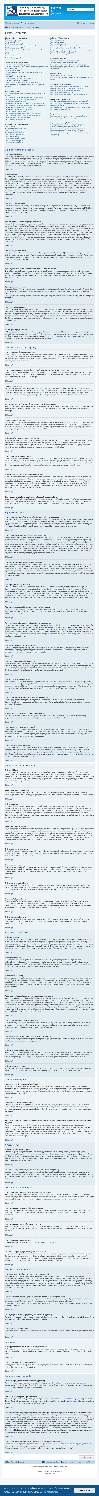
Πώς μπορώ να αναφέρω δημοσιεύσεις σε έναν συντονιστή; (23, 113)
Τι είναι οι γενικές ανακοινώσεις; (15, 134)
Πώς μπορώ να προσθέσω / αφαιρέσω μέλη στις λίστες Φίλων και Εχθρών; (71, 78)
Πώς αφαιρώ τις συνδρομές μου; (60, 109)
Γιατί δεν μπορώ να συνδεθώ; (14, 48)
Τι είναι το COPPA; (10, 42)
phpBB (44, 429)
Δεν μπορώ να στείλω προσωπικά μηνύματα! (64, 61)
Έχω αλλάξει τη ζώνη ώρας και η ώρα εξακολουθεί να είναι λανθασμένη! (23, 73)
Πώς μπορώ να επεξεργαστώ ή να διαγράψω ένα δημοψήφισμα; (25, 105)
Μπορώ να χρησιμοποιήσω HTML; (16, 128)
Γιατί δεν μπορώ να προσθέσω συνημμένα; (18, 109)
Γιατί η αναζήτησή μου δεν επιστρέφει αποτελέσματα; (66, 88)
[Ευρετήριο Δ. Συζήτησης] (27, 10)
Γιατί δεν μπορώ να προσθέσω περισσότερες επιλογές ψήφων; (24, 103)
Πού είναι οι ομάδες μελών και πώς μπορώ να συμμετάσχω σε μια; (71, 46)
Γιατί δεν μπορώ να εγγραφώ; (14, 44)
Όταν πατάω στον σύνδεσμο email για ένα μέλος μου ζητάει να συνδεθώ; (24, 85)
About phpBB (16, 1387)
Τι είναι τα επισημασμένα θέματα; (15, 138)
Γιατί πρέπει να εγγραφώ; (13, 40)
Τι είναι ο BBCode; (10, 126)
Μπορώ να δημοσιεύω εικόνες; (14, 132)
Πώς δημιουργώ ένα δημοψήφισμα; (16, 101)
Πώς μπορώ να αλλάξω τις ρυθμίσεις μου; (18, 65)
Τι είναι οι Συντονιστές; (57, 42)
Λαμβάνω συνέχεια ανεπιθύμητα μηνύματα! (63, 62)
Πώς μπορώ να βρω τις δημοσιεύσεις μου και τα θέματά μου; (69, 94)
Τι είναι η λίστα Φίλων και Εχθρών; (61, 75)
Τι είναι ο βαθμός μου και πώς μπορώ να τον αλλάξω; (21, 82)
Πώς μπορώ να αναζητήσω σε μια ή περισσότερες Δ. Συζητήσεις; (70, 86)
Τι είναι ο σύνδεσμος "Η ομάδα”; (60, 54)
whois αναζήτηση (18, 1419)
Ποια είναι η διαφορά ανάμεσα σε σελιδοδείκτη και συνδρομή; (69, 101)
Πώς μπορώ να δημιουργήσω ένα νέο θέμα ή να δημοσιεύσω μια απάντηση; (25, 94)
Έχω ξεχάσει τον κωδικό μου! (14, 54)
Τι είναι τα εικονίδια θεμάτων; (14, 142)
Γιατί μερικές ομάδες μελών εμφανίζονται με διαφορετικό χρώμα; (70, 50)
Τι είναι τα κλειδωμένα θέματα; (14, 140)
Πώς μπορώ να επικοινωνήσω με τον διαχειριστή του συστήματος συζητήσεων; (70, 134)
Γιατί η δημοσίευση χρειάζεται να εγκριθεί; (17, 117)
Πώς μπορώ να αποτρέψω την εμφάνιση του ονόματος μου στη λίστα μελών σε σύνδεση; (26, 67)
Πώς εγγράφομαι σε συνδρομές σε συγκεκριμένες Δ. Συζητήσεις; (70, 107)
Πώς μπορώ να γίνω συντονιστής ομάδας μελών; (65, 48)
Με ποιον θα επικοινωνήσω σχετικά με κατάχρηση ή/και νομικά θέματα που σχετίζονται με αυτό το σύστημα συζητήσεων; (70, 130)
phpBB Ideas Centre (74, 1401)
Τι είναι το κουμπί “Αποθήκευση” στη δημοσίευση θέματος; (23, 115)
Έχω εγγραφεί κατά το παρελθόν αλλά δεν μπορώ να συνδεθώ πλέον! (25, 51)
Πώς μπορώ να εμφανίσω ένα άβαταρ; (17, 80)
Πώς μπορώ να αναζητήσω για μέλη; (61, 92)
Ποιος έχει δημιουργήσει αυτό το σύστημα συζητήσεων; (67, 125)
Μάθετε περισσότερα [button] (49, 1492)
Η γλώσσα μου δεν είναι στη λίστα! (16, 76)
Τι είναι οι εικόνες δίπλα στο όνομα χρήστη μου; (19, 79)
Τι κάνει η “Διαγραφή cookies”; (14, 58)
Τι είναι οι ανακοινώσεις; (12, 136)
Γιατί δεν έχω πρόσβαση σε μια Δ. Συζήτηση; (19, 107)
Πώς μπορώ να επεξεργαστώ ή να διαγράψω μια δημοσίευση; (24, 97)
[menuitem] (27, 23)
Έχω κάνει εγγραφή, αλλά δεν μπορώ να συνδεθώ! (21, 46)
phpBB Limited (10, 1385)
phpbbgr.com (58, 1471)
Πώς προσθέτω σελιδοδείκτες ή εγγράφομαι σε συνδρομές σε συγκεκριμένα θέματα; (69, 104)
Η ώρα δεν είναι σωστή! (12, 71)
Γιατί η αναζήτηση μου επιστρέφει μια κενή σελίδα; (65, 90)
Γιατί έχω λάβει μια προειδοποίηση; (16, 111)
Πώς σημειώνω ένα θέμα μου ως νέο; (16, 119)
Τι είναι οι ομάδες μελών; (58, 44)
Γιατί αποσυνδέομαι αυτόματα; (14, 56)
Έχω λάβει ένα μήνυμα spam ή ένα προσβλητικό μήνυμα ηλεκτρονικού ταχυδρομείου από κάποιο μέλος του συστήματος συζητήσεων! (69, 67)
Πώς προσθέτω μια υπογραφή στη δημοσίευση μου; (21, 99)
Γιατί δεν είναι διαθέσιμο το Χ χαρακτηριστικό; (64, 127)
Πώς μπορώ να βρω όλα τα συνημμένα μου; (64, 118)
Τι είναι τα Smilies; (10, 130)
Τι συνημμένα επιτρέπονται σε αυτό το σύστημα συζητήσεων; (69, 116)
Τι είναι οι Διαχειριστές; (57, 40)
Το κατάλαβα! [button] (84, 1490)
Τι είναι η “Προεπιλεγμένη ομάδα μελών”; (63, 52)
